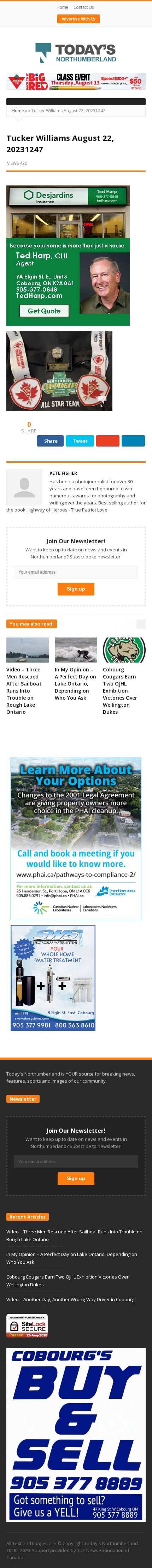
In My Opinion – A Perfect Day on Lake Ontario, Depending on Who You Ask (75, 683)
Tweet (80, 441)
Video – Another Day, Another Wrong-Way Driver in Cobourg (70, 1299)
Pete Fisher (63, 473)
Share (51, 441)
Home (62, 7)
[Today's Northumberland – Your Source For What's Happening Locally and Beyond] (76, 53)
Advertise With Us (79, 19)
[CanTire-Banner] (76, 81)
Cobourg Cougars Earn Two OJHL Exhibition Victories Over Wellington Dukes (120, 690)
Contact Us (84, 7)
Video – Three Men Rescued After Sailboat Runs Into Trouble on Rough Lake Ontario (24, 690)
